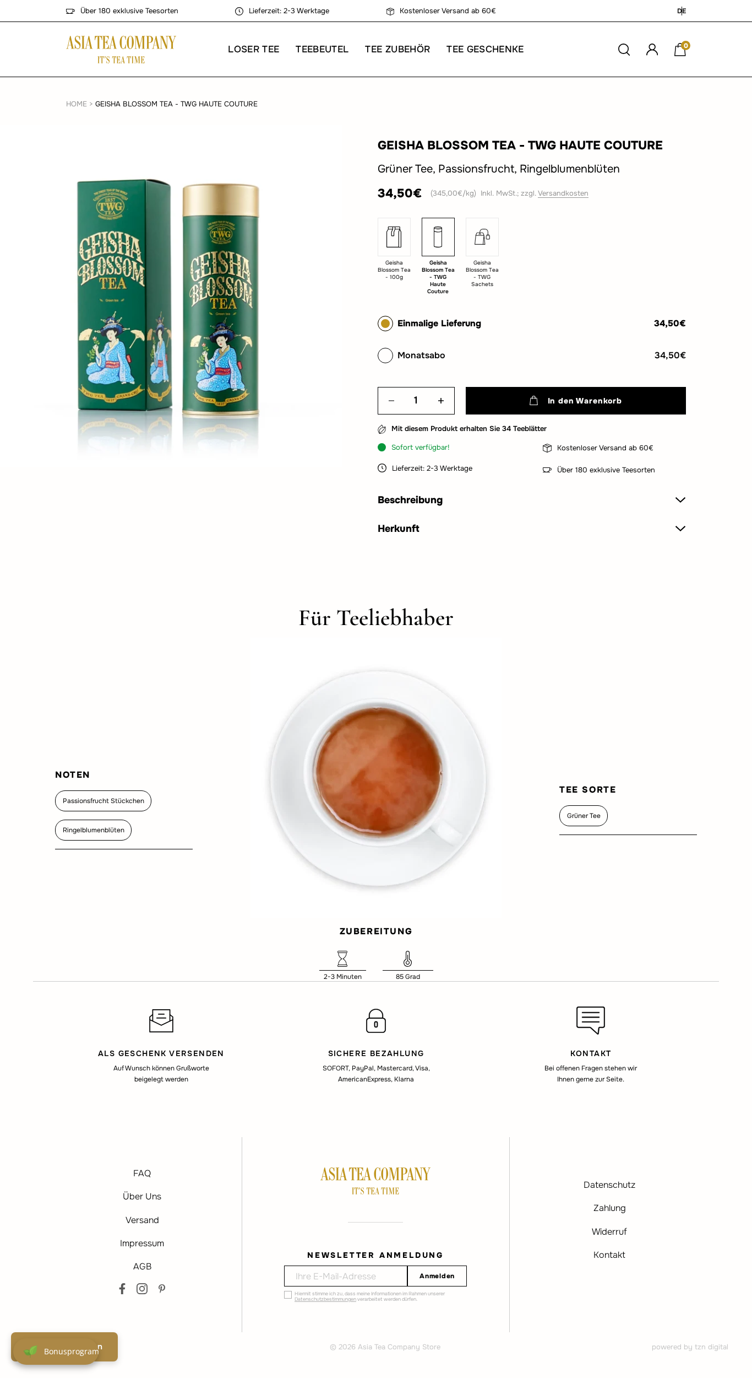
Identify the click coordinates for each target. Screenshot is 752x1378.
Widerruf (609, 1231)
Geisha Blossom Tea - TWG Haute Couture (176, 104)
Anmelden (437, 1276)
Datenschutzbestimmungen (325, 1299)
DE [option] (681, 11)
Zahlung (609, 1208)
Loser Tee (253, 49)
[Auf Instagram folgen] (142, 1288)
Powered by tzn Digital (690, 1347)
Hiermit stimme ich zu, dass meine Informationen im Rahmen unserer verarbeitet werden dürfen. (370, 1296)
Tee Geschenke (485, 49)
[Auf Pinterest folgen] (161, 1288)
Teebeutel (322, 49)
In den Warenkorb (585, 401)
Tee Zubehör (397, 49)
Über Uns (142, 1196)
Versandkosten (563, 193)
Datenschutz (609, 1185)
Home (76, 104)
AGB (142, 1266)
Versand (142, 1220)
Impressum (142, 1243)
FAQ (142, 1173)
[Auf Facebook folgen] (122, 1288)
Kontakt (609, 1255)
